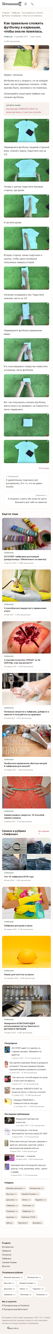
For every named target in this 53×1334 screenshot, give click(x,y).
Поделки (40, 1200)
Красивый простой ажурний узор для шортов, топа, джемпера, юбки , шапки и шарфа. (29, 1168)
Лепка (26, 1200)
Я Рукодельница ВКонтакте (15, 1309)
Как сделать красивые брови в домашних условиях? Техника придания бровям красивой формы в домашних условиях (28, 1066)
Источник (44, 468)
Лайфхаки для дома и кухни (18, 925)
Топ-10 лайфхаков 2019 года (19, 876)
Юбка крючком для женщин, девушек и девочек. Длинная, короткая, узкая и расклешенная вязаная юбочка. (28, 1144)
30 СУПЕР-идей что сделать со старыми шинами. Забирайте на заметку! (26, 1051)
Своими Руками (30, 1194)
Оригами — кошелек (25, 1156)
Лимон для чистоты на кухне (19, 974)
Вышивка (37, 1223)
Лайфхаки (15, 13)
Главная (5, 13)
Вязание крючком (15, 1188)
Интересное (37, 1188)
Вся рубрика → (43, 832)
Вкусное (11, 1194)
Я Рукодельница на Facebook (15, 1305)
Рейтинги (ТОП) (29, 1217)
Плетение (28, 1205)
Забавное (12, 1205)
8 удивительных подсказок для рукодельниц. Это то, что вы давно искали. (24, 481)
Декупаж (11, 1200)
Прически (23, 1223)
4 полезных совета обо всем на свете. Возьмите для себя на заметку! (27, 498)
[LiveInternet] (4, 1328)
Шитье (9, 1223)
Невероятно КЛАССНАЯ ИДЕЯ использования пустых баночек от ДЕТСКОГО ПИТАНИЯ (21, 1026)
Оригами (11, 1217)
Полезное (12, 1211)
